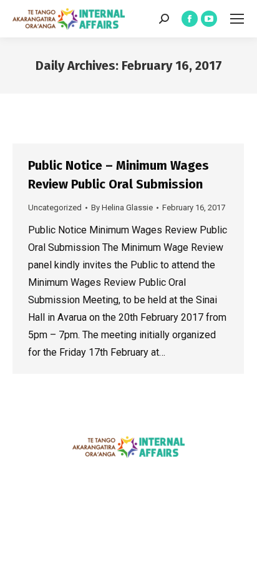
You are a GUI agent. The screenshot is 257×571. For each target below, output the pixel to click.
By (122, 207)
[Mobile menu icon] (237, 18)
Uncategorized (55, 207)
